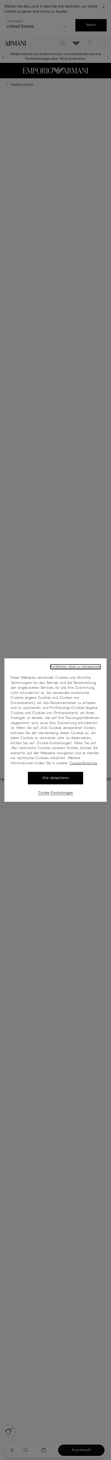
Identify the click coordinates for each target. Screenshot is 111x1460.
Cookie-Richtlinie (83, 763)
